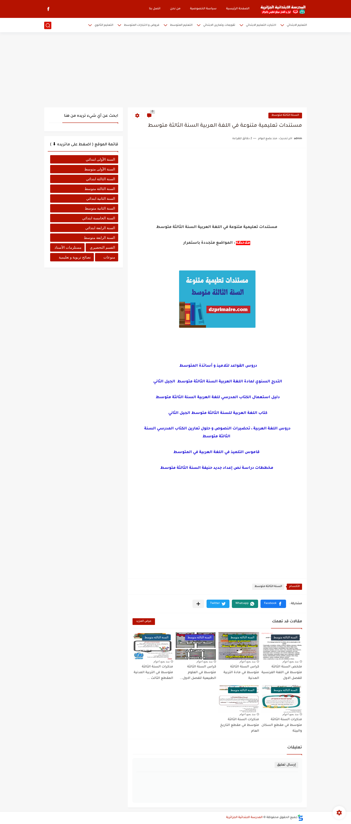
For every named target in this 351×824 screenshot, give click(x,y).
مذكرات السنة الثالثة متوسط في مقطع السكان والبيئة (281, 725)
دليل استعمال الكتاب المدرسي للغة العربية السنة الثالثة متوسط (217, 397)
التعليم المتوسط (181, 25)
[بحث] (47, 25)
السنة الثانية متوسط (100, 208)
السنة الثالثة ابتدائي (100, 179)
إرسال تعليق (286, 765)
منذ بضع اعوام (290, 661)
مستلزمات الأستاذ (67, 247)
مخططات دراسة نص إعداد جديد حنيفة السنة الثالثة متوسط (217, 468)
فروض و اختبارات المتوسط (141, 25)
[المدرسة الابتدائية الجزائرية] (283, 9)
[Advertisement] (175, 70)
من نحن (175, 9)
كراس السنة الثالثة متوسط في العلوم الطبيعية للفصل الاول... (198, 672)
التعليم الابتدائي (297, 25)
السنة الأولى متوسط (99, 169)
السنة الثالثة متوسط (285, 115)
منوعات (109, 257)
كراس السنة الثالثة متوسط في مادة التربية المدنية (241, 672)
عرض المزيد (143, 621)
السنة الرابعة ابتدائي (100, 228)
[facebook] (48, 9)
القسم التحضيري (102, 247)
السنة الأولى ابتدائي (100, 159)
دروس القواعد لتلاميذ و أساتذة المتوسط (217, 366)
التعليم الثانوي (104, 25)
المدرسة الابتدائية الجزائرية (244, 817)
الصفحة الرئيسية (238, 9)
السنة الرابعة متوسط (99, 238)
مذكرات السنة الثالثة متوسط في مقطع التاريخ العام (239, 725)
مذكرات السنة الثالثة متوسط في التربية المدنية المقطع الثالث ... (153, 672)
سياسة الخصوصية (203, 9)
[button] (273, 604)
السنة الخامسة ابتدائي (98, 218)
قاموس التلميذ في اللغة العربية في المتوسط (217, 452)
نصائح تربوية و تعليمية (75, 257)
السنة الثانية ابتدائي (100, 198)
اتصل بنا (154, 9)
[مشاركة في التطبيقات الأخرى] (198, 604)
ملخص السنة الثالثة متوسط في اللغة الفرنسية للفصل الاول (281, 672)
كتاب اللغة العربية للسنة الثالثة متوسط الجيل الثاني (217, 413)
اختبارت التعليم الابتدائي (261, 25)
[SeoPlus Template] (300, 817)
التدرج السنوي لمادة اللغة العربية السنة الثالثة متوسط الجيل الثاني (217, 382)
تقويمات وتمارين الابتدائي (219, 25)
